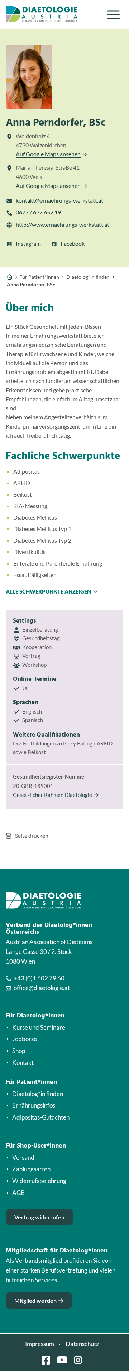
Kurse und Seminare (38, 1027)
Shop (18, 1050)
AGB (18, 1192)
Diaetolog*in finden (37, 1094)
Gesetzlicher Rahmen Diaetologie (52, 794)
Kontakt (23, 1062)
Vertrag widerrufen (39, 1217)
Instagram (28, 243)
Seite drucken (31, 835)
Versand (23, 1157)
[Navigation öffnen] (113, 14)
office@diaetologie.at (42, 988)
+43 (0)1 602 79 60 (39, 978)
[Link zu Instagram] (78, 1360)
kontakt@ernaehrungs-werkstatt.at (59, 200)
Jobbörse (24, 1039)
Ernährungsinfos (33, 1105)
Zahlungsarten (31, 1169)
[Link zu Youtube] (62, 1360)
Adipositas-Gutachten (41, 1117)
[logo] (53, 14)
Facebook (73, 243)
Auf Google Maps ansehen (48, 154)
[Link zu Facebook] (45, 1360)
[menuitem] (113, 14)
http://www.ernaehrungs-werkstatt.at (62, 224)
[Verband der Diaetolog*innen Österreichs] (10, 277)
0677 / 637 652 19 (38, 212)
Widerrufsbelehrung (39, 1181)
